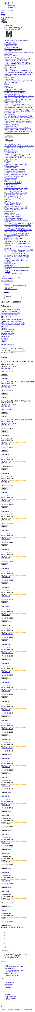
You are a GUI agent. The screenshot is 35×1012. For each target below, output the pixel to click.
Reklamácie (7, 987)
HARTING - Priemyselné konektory (15, 91)
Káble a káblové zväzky (11, 126)
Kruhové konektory (10, 152)
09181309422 (5, 758)
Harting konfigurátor (7, 17)
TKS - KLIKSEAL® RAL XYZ (16, 235)
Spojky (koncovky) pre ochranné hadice (16, 40)
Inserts (31, 52)
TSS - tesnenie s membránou (12, 240)
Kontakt (3, 20)
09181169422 (5, 530)
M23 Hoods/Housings (14, 156)
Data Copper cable (23, 81)
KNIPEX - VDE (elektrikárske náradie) (16, 164)
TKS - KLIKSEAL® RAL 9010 (14, 235)
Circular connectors (10, 45)
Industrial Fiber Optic (27, 111)
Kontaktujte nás (9, 982)
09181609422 (5, 587)
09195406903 (5, 796)
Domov (3, 12)
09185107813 (5, 416)
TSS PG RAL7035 (24, 241)
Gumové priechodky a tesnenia (13, 218)
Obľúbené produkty (10, 998)
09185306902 (5, 549)
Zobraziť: (3, 350)
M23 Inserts (18, 157)
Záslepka (7, 201)
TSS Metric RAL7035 (11, 241)
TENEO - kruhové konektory (13, 273)
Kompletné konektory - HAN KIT (14, 96)
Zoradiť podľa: (5, 352)
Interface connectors (10, 57)
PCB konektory (9, 114)
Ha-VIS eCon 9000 (17, 147)
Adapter (6, 159)
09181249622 (5, 511)
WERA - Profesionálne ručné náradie (15, 173)
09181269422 (5, 568)
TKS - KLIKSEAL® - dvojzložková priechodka (18, 223)
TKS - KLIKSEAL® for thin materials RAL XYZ (18, 230)
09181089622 (5, 357)
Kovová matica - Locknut (12, 204)
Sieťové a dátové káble (11, 128)
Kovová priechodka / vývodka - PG (15, 194)
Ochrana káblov (9, 25)
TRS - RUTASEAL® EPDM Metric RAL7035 (18, 252)
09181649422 (5, 891)
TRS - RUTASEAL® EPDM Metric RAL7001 (19, 250)
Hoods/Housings (23, 52)
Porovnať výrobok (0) (7, 344)
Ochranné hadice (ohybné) (12, 29)
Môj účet (7, 994)
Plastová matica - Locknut (12, 216)
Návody (3, 15)
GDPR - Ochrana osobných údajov (14, 970)
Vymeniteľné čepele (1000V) (13, 183)
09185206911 (5, 473)
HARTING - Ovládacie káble (13, 89)
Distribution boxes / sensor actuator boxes (16, 133)
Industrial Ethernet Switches (12, 144)
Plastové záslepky (9, 213)
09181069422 (5, 701)
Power (12, 82)
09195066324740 (6, 720)
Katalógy (3, 14)
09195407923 (5, 853)
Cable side (7, 47)
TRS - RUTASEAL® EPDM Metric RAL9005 (18, 254)
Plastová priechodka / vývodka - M (14, 209)
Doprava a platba (9, 968)
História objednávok (10, 996)
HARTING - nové (9, 42)
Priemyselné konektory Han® (13, 94)
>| (5, 947)
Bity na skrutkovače (10, 186)
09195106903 (5, 492)
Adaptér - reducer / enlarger (12, 198)
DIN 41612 (7, 70)
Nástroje (6, 162)
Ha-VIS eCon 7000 (22, 146)
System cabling (8, 79)
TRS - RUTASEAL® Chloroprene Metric (16, 250)
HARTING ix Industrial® (19, 60)
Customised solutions (10, 81)
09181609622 (5, 682)
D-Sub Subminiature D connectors (19, 110)
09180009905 (5, 378)
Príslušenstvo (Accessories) (23, 99)
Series (6, 54)
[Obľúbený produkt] (9, 659)
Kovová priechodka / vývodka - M (14, 191)
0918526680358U (6, 644)
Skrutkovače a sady (10, 179)
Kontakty (7, 99)
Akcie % (3, 19)
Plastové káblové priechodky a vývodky (16, 206)
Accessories (7, 52)
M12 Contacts (16, 156)
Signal (17, 82)
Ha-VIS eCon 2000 (10, 146)
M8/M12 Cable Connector (12, 154)
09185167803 (5, 397)
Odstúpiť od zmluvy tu (11, 973)
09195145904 (5, 777)
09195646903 (5, 834)
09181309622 (5, 872)
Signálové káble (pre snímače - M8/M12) (20, 131)
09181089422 (5, 454)
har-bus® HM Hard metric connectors (18, 72)
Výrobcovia (7, 986)
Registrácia (11, 5)
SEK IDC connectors (15, 123)
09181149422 (5, 815)
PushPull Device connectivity (20, 109)
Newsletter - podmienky (11, 972)
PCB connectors (9, 69)
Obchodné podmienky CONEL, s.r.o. (15, 966)
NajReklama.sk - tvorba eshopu (23, 1009)
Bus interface (19, 107)
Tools (10, 54)
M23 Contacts (27, 157)
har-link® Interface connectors (19, 106)
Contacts (14, 52)
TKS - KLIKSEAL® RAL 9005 (21, 233)
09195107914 (5, 910)
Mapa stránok (8, 984)
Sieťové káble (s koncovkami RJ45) (15, 129)
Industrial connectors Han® (12, 50)
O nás (6, 965)
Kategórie (4, 22)
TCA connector (27, 123)
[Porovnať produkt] (10, 659)
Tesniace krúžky (9, 265)
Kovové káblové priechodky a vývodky (16, 188)
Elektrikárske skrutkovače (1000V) (14, 176)
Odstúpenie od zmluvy (11, 975)
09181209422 (5, 663)
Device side (14, 47)
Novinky (7, 1000)
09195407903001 (6, 625)
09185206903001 (6, 739)
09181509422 (5, 435)
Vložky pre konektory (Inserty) (21, 97)
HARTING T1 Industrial (18, 64)
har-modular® (22, 74)
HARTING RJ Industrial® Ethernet (15, 104)
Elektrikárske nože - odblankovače (14, 171)
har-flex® (14, 74)
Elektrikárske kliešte (10, 168)
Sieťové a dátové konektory (12, 102)
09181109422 (5, 606)
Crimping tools (8, 87)
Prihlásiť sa (11, 7)
